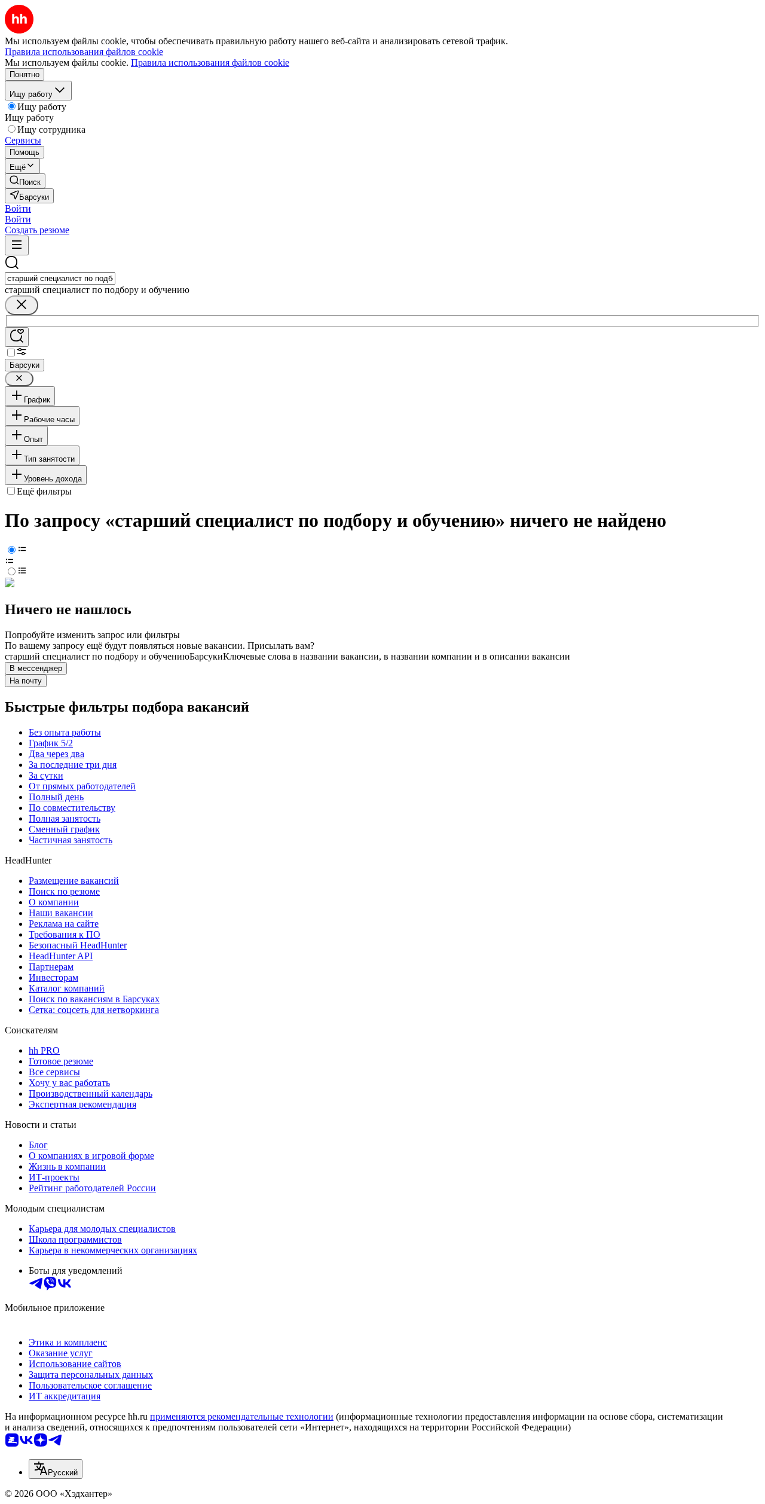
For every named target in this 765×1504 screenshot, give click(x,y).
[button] (18, 208)
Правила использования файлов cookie (210, 62)
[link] (25, 180)
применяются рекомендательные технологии (241, 1416)
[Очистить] (21, 305)
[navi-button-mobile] (17, 245)
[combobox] (60, 278)
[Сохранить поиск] (17, 337)
